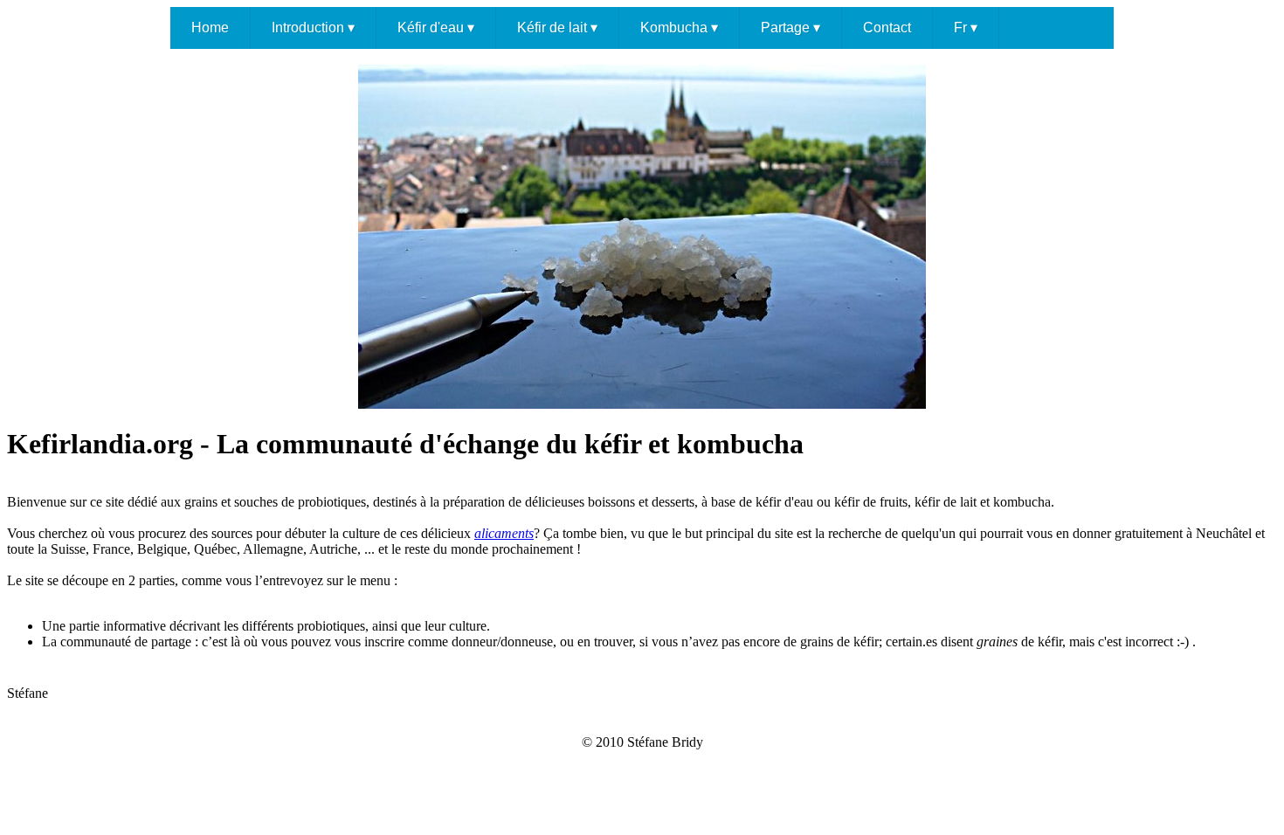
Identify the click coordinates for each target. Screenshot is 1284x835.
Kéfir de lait (557, 27)
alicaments (504, 533)
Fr (965, 27)
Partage (790, 27)
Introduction (313, 27)
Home (210, 27)
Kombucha (679, 27)
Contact (887, 27)
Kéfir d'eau (435, 27)
